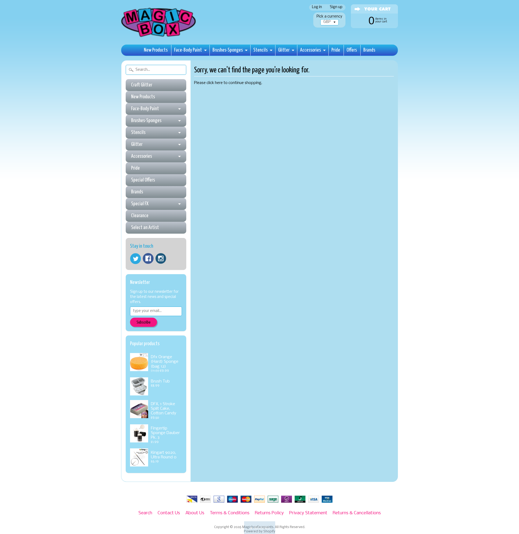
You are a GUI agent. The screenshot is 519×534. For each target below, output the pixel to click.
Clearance (139, 215)
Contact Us (169, 513)
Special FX (139, 203)
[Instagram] (160, 258)
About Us (194, 513)
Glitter (284, 50)
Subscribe (144, 322)
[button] (259, 527)
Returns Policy (269, 513)
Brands (369, 50)
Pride (335, 50)
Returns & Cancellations (357, 513)
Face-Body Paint (188, 50)
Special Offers (143, 180)
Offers (352, 50)
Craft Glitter (141, 85)
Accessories (310, 50)
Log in (317, 7)
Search (145, 513)
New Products (156, 50)
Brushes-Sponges (227, 50)
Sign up (336, 7)
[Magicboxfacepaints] (159, 37)
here (219, 83)
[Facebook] (148, 258)
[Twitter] (135, 258)
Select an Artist (145, 227)
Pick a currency (329, 17)
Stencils (260, 50)
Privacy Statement (308, 513)
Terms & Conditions (229, 513)
